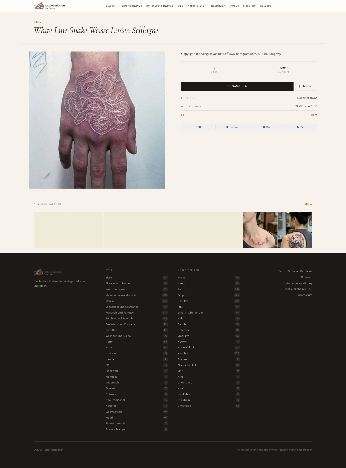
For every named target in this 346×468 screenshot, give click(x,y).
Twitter (233, 127)
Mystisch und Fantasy (136, 312)
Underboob (208, 382)
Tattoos (110, 5)
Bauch (208, 324)
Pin (302, 127)
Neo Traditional (136, 400)
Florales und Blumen (136, 283)
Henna (136, 359)
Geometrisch (136, 412)
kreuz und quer (136, 289)
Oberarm (208, 336)
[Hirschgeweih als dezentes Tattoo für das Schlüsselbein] (260, 230)
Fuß (208, 307)
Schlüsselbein (208, 347)
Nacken (208, 341)
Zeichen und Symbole (136, 318)
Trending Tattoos (130, 5)
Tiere (37, 21)
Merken (308, 86)
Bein (208, 289)
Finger (208, 295)
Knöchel (208, 353)
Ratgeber (266, 5)
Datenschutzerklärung (298, 283)
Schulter (208, 301)
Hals (208, 318)
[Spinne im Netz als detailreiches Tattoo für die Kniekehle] (51, 230)
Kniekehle (208, 394)
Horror (136, 341)
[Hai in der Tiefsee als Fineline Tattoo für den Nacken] (225, 230)
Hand (208, 283)
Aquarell (136, 405)
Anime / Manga (136, 429)
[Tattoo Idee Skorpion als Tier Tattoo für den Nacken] (155, 230)
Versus (234, 5)
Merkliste (249, 5)
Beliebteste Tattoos (159, 5)
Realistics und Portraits (136, 324)
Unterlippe (208, 405)
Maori (136, 417)
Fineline (136, 388)
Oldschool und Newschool (136, 307)
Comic (136, 301)
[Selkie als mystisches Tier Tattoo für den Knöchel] (190, 230)
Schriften (136, 330)
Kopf (208, 388)
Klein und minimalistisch (136, 295)
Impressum (305, 295)
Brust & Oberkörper (208, 312)
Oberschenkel (208, 365)
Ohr (208, 371)
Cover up (136, 353)
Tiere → (307, 204)
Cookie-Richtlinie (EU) (298, 289)
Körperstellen (197, 5)
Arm (208, 376)
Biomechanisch (136, 423)
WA (268, 127)
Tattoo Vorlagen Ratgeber (295, 271)
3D (136, 365)
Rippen (208, 359)
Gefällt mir (239, 86)
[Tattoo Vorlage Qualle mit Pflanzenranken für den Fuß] (85, 230)
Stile (180, 5)
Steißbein (208, 400)
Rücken (208, 277)
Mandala (136, 376)
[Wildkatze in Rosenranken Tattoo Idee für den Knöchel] (121, 230)
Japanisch (136, 382)
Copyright (188, 54)
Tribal (136, 347)
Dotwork (136, 394)
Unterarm (208, 330)
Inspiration (218, 5)
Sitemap (306, 277)
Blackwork (136, 371)
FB (199, 127)
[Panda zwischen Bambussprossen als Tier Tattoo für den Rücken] (295, 230)
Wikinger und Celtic (136, 336)
